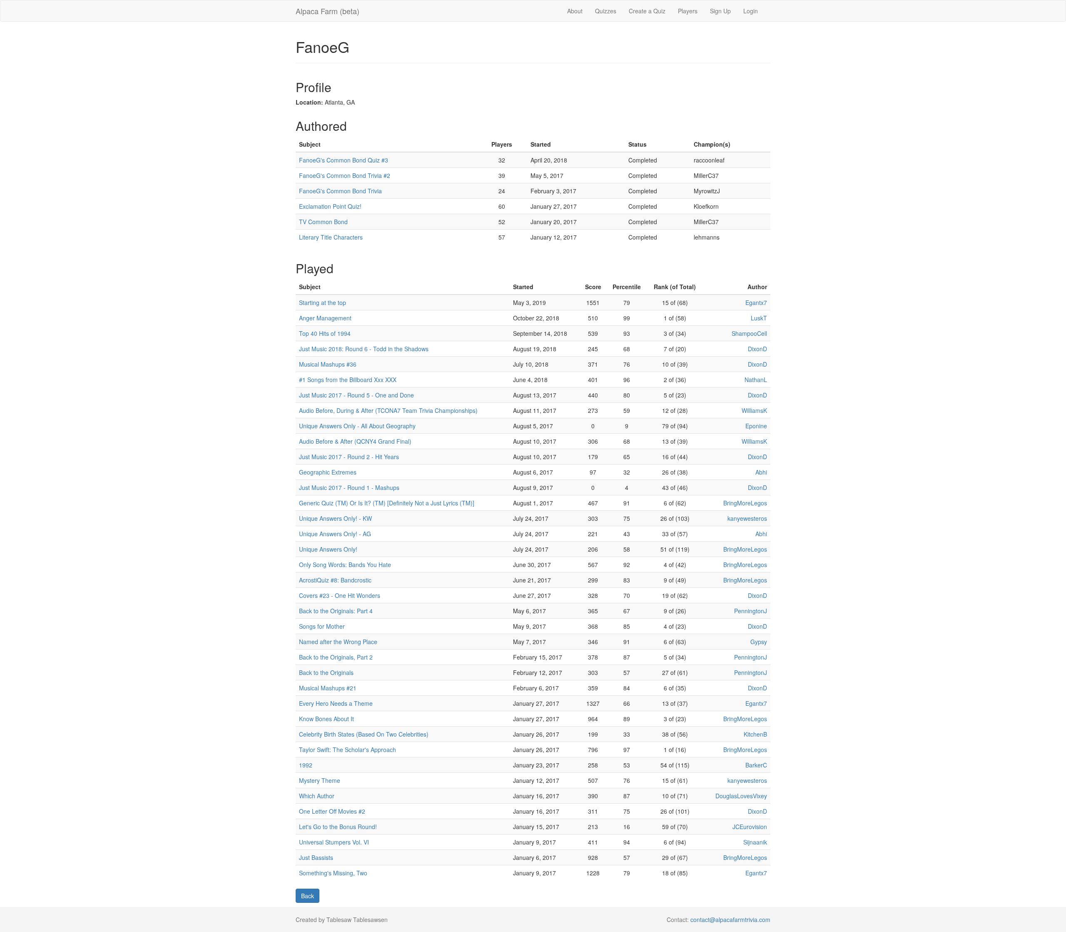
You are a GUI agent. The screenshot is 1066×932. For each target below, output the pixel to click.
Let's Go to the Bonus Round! (338, 826)
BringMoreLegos (745, 503)
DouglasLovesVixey (741, 796)
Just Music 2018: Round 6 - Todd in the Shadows (363, 349)
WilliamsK (754, 410)
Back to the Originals (326, 672)
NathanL (756, 379)
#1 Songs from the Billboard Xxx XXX (347, 379)
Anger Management (325, 318)
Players (687, 11)
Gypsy (758, 641)
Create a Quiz (647, 11)
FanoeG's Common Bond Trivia (340, 191)
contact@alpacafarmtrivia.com (730, 919)
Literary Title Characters (331, 237)
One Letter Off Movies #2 (332, 811)
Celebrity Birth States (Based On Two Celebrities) (363, 734)
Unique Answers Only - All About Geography (357, 426)
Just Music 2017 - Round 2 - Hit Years (349, 456)
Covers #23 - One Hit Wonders (339, 595)
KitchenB (755, 734)
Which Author (316, 796)
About (575, 11)
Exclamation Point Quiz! (330, 206)
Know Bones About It (326, 719)
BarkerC (756, 765)
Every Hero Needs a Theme (336, 703)
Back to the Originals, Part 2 (336, 657)
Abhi (761, 472)
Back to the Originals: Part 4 (336, 611)
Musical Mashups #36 (327, 364)
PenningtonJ (750, 611)
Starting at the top (322, 302)
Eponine (756, 426)
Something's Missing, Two (333, 873)
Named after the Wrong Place (338, 641)
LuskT (759, 318)
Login (750, 11)
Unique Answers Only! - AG (335, 534)
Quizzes (605, 11)
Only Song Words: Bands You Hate (345, 564)
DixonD (757, 349)
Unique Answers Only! (328, 549)
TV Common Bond (323, 221)
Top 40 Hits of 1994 (325, 333)
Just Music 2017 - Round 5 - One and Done (356, 395)
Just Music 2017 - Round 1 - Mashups (349, 487)
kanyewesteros (747, 518)
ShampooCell (749, 333)
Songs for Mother (322, 626)
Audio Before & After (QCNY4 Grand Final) (355, 441)
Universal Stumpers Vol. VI (334, 842)
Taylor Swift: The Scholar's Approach (347, 749)
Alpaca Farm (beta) (327, 10)
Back (307, 896)
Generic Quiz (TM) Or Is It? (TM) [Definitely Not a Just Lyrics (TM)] (386, 503)
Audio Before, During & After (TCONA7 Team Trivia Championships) (388, 410)
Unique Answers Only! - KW (335, 518)
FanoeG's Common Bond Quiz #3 (343, 160)
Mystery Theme (319, 780)
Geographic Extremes (327, 472)
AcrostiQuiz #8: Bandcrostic (335, 580)
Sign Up (720, 11)
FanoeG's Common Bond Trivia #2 (344, 175)
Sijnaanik (755, 842)
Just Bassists (316, 857)
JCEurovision (749, 826)
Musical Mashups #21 (327, 688)
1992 (305, 765)
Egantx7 (756, 302)
